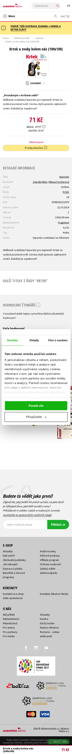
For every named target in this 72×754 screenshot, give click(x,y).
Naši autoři (9, 555)
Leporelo (39, 38)
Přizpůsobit (34, 416)
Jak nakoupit (10, 564)
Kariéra (44, 619)
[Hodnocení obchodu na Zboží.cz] (17, 684)
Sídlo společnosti (13, 598)
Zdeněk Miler (40, 182)
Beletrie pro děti (22, 38)
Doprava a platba (12, 568)
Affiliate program (49, 560)
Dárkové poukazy (50, 555)
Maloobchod (10, 623)
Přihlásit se (58, 524)
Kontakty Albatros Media (54, 594)
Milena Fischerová (59, 182)
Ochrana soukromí (50, 564)
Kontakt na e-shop (13, 594)
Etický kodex (47, 623)
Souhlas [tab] (12, 340)
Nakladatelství (11, 619)
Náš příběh (9, 614)
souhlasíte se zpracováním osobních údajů (27, 515)
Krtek (66, 192)
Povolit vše (36, 405)
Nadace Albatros (49, 627)
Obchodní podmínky (14, 560)
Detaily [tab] (34, 340)
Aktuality (8, 551)
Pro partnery (10, 632)
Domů (6, 38)
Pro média (9, 636)
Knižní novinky (48, 551)
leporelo (64, 176)
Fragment (63, 222)
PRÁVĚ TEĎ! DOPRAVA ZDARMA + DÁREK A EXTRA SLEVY (36, 27)
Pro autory (9, 627)
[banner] (20, 4)
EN (68, 5)
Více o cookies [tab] (58, 340)
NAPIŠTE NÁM (60, 741)
